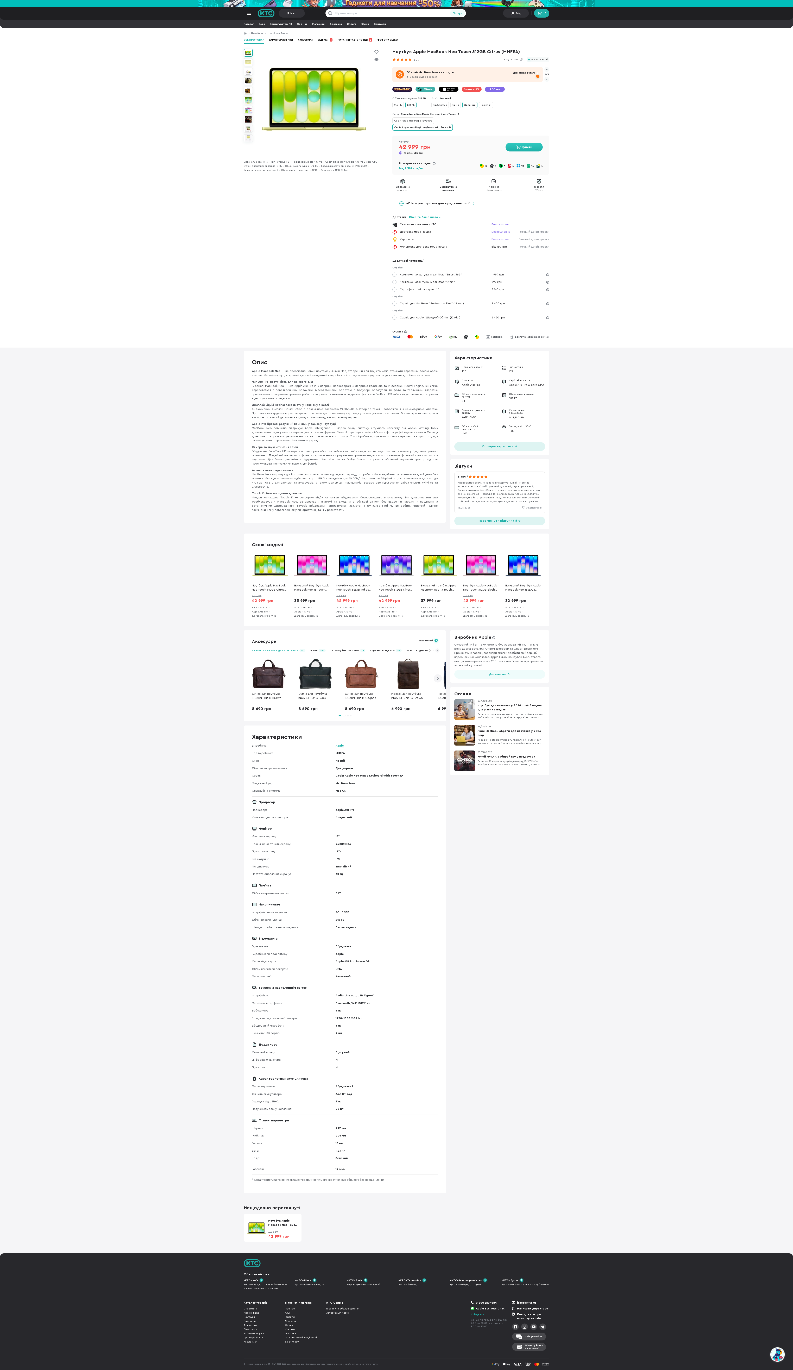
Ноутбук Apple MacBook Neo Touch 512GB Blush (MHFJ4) (480, 588)
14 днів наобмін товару (494, 188)
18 (486, 166)
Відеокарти (250, 1329)
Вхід (518, 13)
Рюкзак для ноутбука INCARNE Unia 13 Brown (407, 695)
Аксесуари (305, 40)
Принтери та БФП (254, 1337)
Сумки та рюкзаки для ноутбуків (278, 650)
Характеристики (281, 40)
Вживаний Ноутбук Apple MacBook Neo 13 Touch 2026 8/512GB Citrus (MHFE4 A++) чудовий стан (438, 588)
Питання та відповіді (354, 40)
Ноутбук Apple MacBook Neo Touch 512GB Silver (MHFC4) (395, 588)
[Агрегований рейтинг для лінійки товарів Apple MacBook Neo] (403, 59)
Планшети (250, 1321)
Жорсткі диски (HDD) (424, 650)
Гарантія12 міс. (539, 188)
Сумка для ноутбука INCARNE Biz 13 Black (312, 695)
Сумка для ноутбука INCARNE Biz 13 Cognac (360, 695)
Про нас (302, 24)
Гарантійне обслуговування (342, 1308)
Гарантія (290, 1317)
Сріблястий (440, 105)
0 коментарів (534, 507)
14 (532, 166)
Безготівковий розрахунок (532, 337)
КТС (245, 33)
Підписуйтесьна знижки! (534, 1346)
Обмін (365, 24)
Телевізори (250, 1325)
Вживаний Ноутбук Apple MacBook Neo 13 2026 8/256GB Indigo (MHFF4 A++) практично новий (523, 588)
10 (522, 166)
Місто (293, 13)
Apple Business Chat (490, 1308)
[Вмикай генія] (396, 3)
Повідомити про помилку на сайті (529, 1316)
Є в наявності (539, 59)
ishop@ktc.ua (527, 1302)
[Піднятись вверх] (762, 1355)
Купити (527, 147)
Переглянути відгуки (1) (498, 520)
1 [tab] (341, 715)
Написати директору (532, 1308)
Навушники (250, 1341)
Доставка (336, 24)
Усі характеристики (498, 446)
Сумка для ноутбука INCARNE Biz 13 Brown (266, 695)
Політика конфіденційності (301, 1337)
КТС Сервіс (334, 1302)
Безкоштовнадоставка (448, 188)
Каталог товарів (255, 1302)
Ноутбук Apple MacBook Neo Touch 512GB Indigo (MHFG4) (353, 588)
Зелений (470, 105)
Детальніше (497, 674)
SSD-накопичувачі (254, 1333)
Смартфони (251, 1308)
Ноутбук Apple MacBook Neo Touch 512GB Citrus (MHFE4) (327, 33)
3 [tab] (350, 715)
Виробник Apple (472, 637)
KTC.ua (266, 13)
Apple (340, 745)
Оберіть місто (255, 1274)
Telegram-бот (533, 1336)
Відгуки (325, 40)
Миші (317, 650)
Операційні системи (347, 650)
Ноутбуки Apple (278, 33)
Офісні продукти (385, 650)
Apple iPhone (251, 1313)
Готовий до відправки (534, 231)
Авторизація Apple (337, 1313)
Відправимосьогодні (403, 188)
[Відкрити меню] (249, 13)
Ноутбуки (257, 33)
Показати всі (425, 640)
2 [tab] (348, 715)
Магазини (318, 24)
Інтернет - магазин (298, 1302)
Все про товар (254, 40)
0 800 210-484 (486, 1302)
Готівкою (497, 337)
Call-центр (477, 1314)
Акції (262, 24)
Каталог (249, 24)
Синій (455, 105)
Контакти (380, 24)
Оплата (351, 24)
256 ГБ (398, 105)
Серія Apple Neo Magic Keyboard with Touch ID (422, 127)
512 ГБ (411, 105)
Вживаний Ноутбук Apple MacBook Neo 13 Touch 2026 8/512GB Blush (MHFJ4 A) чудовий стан (312, 588)
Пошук (457, 13)
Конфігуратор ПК (281, 24)
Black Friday (292, 1341)
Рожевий (486, 105)
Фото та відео (387, 40)
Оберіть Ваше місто (423, 217)
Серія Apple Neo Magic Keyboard (413, 120)
